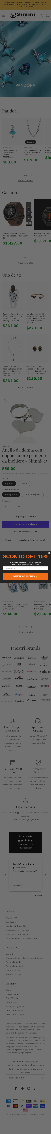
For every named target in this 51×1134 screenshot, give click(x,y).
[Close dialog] (49, 553)
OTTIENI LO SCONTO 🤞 (25, 576)
